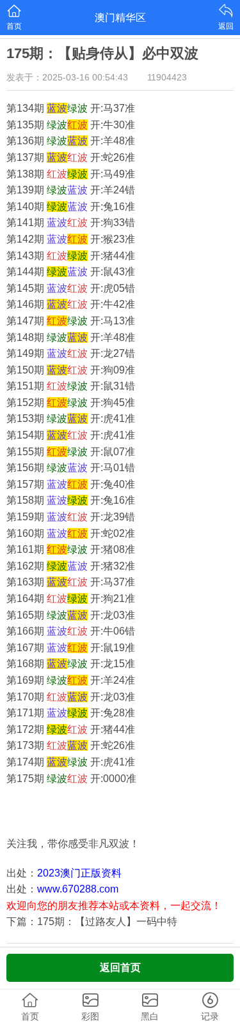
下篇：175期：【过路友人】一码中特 (91, 921)
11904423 (167, 77)
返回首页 (120, 967)
